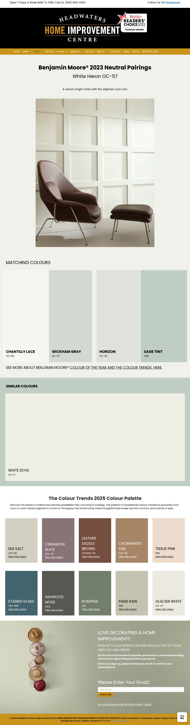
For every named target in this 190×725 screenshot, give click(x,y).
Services (74, 51)
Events (135, 51)
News (126, 51)
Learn (25, 51)
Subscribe (105, 694)
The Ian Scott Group (120, 721)
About (100, 51)
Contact (115, 51)
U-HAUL (60, 51)
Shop (37, 51)
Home (17, 51)
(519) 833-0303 (150, 51)
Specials (89, 51)
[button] (182, 717)
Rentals (50, 51)
